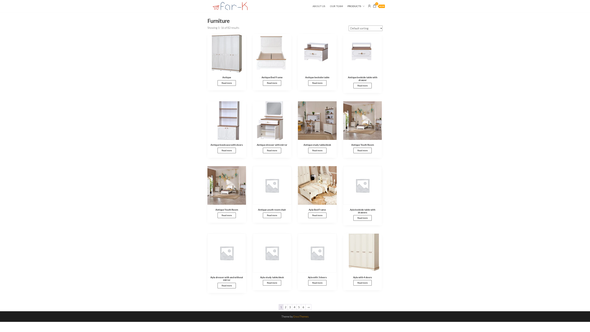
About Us (319, 6)
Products (354, 6)
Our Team (336, 6)
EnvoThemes (301, 316)
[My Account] (369, 5)
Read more (227, 83)
